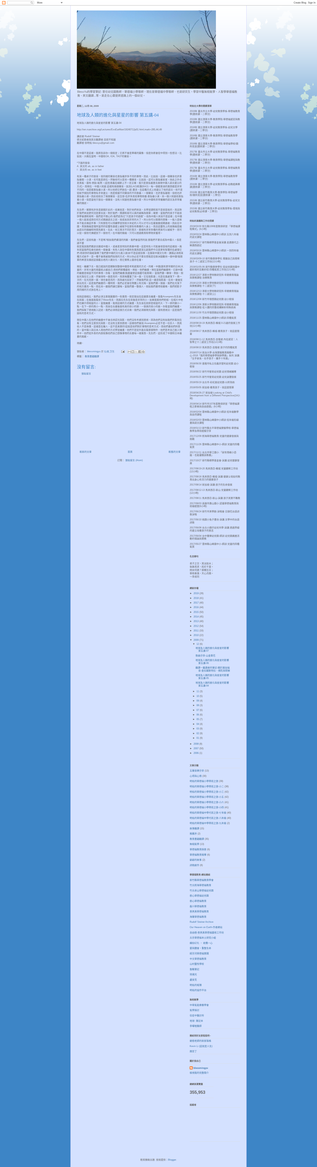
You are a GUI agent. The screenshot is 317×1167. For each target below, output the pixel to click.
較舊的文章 (175, 451)
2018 (196, 598)
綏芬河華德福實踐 (199, 953)
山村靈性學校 (197, 964)
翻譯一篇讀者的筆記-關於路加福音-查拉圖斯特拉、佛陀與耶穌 (213, 669)
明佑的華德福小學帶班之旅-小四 (207, 807)
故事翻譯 (194, 828)
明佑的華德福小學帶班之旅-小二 (207, 786)
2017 (196, 602)
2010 (196, 635)
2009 (196, 640)
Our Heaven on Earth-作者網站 (206, 927)
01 (198, 738)
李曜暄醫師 (196, 1026)
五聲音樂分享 (197, 770)
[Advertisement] (130, 414)
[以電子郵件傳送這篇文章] (129, 352)
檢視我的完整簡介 (199, 1072)
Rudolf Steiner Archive (201, 921)
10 (198, 696)
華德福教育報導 (198, 854)
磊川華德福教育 (198, 906)
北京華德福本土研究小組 (203, 937)
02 (198, 733)
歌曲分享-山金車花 (205, 655)
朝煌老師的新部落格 (200, 1040)
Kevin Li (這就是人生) (201, 1046)
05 (198, 719)
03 (198, 728)
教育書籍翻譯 (92, 356)
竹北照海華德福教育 (200, 885)
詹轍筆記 (194, 969)
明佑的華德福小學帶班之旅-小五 (207, 796)
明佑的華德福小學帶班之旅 (204, 781)
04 (198, 724)
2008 (196, 743)
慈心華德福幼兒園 (199, 895)
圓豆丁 (193, 1051)
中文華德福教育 (198, 958)
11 (198, 691)
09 (198, 700)
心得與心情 (196, 776)
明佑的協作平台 (198, 990)
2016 (196, 607)
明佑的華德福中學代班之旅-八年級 (208, 818)
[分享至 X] (136, 352)
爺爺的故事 (196, 859)
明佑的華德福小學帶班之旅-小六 (207, 802)
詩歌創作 (194, 865)
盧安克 (193, 979)
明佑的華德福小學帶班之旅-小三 (207, 791)
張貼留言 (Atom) (134, 460)
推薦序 (193, 833)
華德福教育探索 (198, 849)
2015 (196, 612)
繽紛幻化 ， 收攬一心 (201, 943)
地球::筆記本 (196, 1020)
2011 (196, 630)
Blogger (172, 1159)
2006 (196, 753)
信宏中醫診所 (197, 1015)
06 (198, 714)
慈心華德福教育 (198, 901)
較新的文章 (86, 451)
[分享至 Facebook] (140, 352)
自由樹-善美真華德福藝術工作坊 (207, 932)
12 (198, 644)
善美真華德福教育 (199, 911)
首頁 (130, 451)
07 (198, 710)
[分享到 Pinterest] (143, 352)
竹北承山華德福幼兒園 (202, 890)
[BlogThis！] (133, 352)
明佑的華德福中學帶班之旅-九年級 (208, 823)
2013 (196, 621)
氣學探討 (194, 1010)
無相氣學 (194, 844)
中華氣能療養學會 (199, 1005)
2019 (196, 593)
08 (198, 705)
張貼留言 (86, 373)
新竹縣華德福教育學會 (202, 880)
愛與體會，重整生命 (200, 948)
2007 (196, 748)
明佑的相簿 (196, 985)
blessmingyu (200, 1068)
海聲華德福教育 (198, 916)
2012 (196, 626)
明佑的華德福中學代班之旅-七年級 (208, 812)
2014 (196, 616)
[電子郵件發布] (122, 351)
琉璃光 (193, 974)
